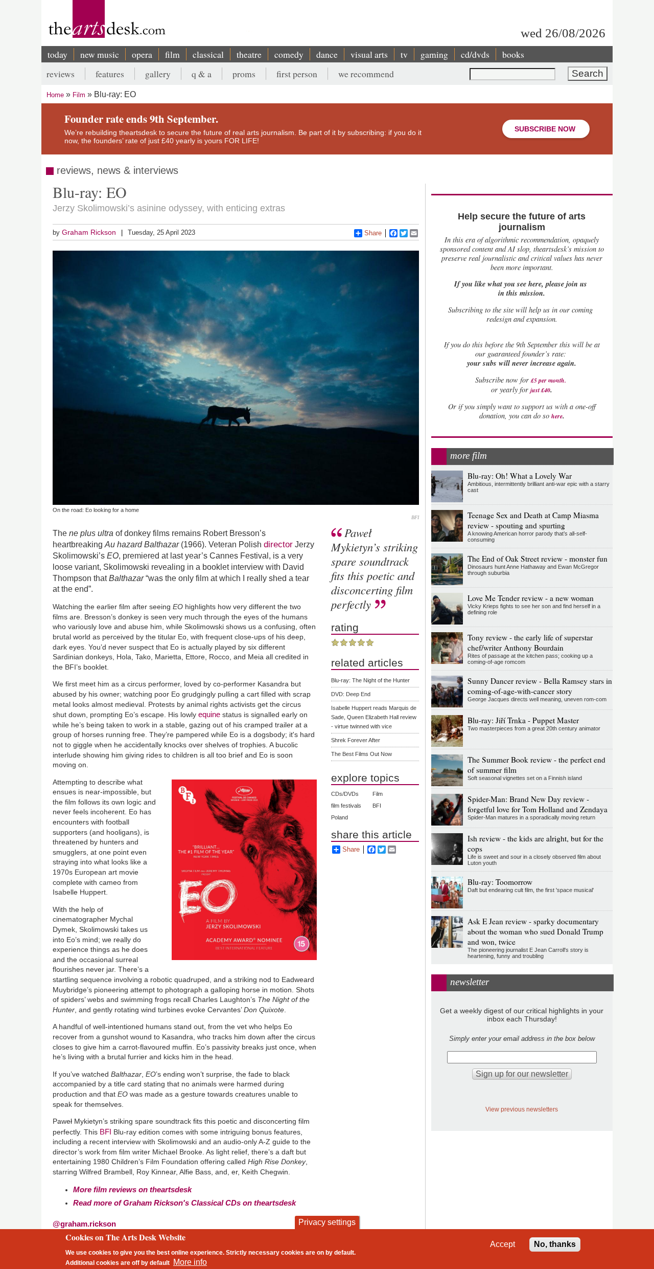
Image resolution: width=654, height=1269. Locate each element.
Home (55, 95)
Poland (339, 817)
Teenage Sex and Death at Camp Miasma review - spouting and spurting (533, 520)
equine (209, 714)
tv (404, 54)
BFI (105, 1131)
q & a (202, 74)
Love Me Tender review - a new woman (531, 598)
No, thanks (555, 1244)
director (278, 544)
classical (208, 54)
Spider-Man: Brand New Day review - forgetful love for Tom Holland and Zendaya (538, 804)
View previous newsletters (521, 1109)
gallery (158, 74)
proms (243, 74)
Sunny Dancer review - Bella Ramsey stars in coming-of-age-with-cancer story (540, 686)
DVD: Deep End (350, 694)
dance (327, 54)
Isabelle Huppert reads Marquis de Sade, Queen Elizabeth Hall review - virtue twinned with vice (373, 717)
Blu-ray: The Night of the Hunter (370, 680)
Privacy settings (327, 1222)
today (57, 54)
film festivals (346, 806)
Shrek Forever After (355, 740)
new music (99, 54)
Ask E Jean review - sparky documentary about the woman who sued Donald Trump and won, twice (535, 931)
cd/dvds (475, 54)
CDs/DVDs (345, 794)
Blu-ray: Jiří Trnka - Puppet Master (523, 720)
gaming (434, 54)
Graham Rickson (89, 232)
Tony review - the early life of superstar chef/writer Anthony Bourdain (530, 642)
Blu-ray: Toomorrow (500, 882)
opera (142, 54)
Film (79, 95)
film (172, 54)
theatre (249, 54)
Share (373, 233)
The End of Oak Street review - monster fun (538, 558)
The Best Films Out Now (361, 754)
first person (296, 74)
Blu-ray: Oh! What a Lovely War (520, 476)
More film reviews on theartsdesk (132, 1189)
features (110, 74)
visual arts (369, 54)
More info (190, 1261)
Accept (502, 1244)
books (513, 54)
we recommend (366, 74)
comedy (288, 54)
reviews (60, 74)
